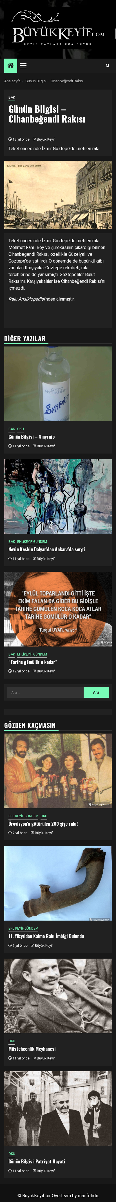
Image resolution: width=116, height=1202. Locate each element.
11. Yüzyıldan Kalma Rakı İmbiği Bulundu (46, 936)
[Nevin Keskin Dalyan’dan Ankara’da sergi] (58, 496)
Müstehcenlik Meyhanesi (32, 1048)
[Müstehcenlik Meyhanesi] (58, 996)
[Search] (107, 65)
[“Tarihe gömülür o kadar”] (58, 609)
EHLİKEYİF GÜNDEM (32, 542)
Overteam (61, 1195)
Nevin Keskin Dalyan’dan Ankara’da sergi (46, 549)
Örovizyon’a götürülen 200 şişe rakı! (43, 823)
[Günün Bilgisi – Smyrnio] (58, 383)
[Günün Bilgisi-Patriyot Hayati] (58, 1108)
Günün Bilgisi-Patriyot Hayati (36, 1161)
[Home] (11, 66)
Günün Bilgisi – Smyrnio (31, 436)
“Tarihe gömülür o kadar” (32, 662)
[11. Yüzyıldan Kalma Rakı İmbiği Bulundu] (58, 883)
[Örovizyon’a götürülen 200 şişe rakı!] (58, 771)
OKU (20, 429)
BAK (11, 97)
